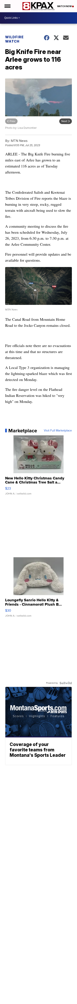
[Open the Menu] (7, 6)
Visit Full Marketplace (58, 430)
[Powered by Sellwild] (65, 683)
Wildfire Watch (14, 39)
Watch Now (64, 6)
